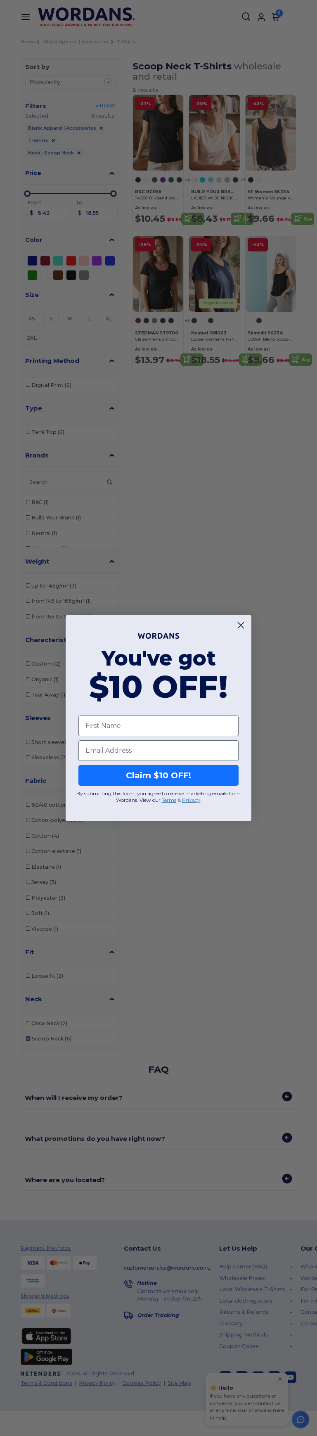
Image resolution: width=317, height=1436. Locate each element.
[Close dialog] (241, 625)
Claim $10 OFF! (158, 775)
